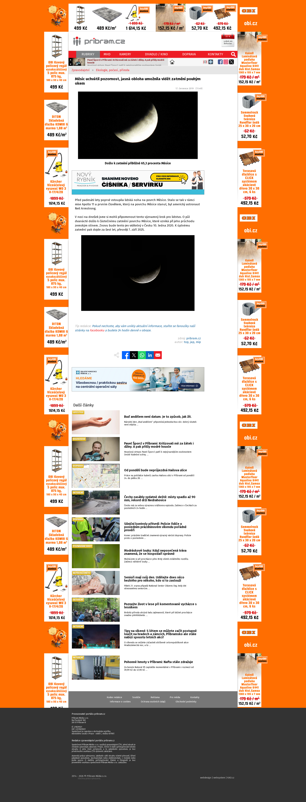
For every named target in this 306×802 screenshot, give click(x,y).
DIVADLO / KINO (156, 54)
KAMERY (125, 54)
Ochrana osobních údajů (153, 701)
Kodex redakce (114, 697)
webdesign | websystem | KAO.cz (217, 777)
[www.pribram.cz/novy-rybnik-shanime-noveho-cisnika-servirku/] (138, 182)
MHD (107, 54)
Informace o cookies (120, 701)
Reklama (155, 697)
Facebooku (97, 330)
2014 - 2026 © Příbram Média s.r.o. (89, 777)
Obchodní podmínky (186, 701)
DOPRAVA (189, 54)
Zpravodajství (81, 70)
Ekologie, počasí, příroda (112, 70)
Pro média (175, 697)
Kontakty (194, 697)
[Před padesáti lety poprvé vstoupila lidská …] (138, 273)
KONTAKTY (215, 54)
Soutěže (136, 697)
